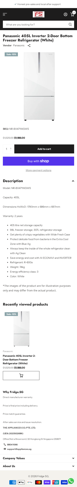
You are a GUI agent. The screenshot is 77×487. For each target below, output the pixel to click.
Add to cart (44, 149)
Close (38, 458)
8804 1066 (12, 444)
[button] (11, 146)
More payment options (38, 170)
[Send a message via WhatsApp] (71, 481)
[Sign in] (65, 14)
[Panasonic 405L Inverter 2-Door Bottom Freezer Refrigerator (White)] (21, 328)
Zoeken (70, 24)
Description (13, 181)
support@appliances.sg (19, 449)
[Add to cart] (21, 375)
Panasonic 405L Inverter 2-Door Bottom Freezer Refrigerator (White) (19, 359)
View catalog (5, 14)
